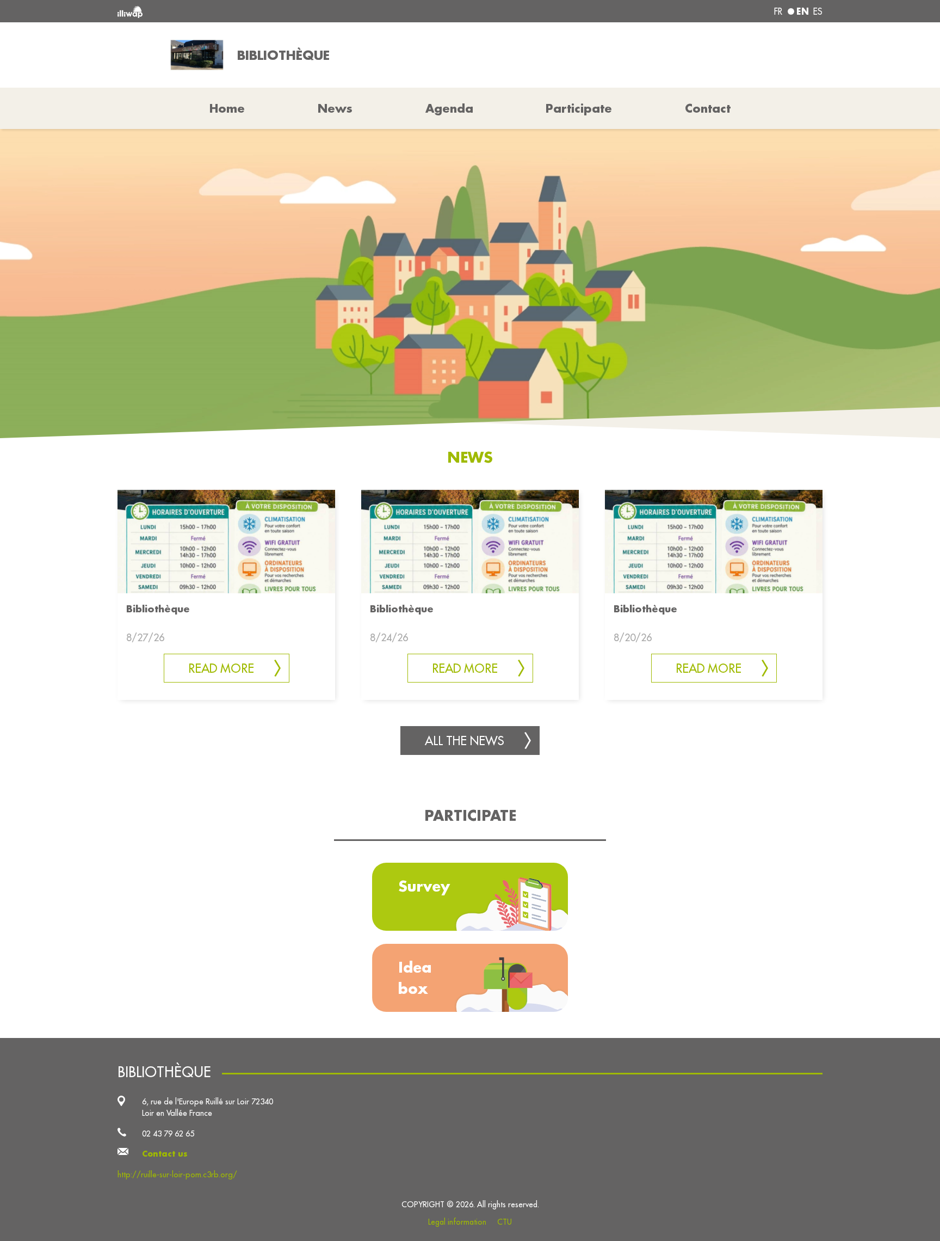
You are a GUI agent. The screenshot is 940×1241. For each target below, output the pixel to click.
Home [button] (227, 108)
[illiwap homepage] (260, 11)
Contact (708, 108)
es (817, 11)
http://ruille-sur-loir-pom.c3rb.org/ (177, 1174)
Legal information (457, 1222)
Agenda (449, 108)
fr (778, 11)
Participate (579, 108)
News (335, 108)
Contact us (165, 1153)
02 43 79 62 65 (168, 1133)
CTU (504, 1222)
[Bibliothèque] (226, 541)
